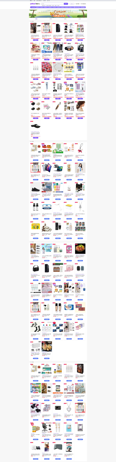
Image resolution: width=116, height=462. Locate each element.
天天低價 (54, 7)
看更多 (71, 7)
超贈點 (83, 7)
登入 (72, 3)
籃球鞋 (53, 5)
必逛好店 (62, 7)
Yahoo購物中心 (35, 4)
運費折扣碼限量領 (48, 5)
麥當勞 (58, 5)
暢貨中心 (45, 7)
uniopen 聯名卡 (77, 7)
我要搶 (36, 59)
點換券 (37, 7)
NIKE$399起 (44, 5)
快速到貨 (50, 7)
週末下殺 (66, 7)
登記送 (42, 7)
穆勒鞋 (56, 5)
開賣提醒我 (35, 160)
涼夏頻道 (58, 7)
